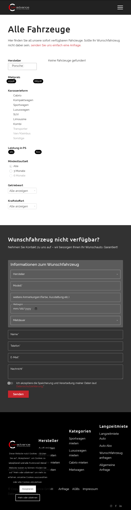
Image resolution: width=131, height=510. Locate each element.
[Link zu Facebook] (115, 506)
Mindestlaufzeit (12, 161)
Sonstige (18, 138)
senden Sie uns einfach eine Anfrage (56, 45)
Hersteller (14, 60)
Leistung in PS (17, 148)
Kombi (17, 124)
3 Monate (19, 170)
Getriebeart (15, 185)
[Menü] (118, 7)
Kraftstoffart (16, 200)
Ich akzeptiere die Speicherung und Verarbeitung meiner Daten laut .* (56, 385)
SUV (16, 114)
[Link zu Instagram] (111, 506)
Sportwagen (21, 104)
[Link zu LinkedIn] (120, 506)
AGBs (76, 489)
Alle (15, 166)
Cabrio (17, 95)
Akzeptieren (28, 489)
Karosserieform (14, 90)
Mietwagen (76, 469)
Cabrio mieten (78, 462)
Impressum (90, 489)
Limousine (19, 119)
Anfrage (63, 489)
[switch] (10, 383)
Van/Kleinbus (22, 133)
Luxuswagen (21, 109)
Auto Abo (105, 445)
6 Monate (19, 175)
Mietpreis (14, 77)
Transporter (20, 128)
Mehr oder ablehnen (28, 498)
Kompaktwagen (23, 100)
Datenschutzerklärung (29, 386)
